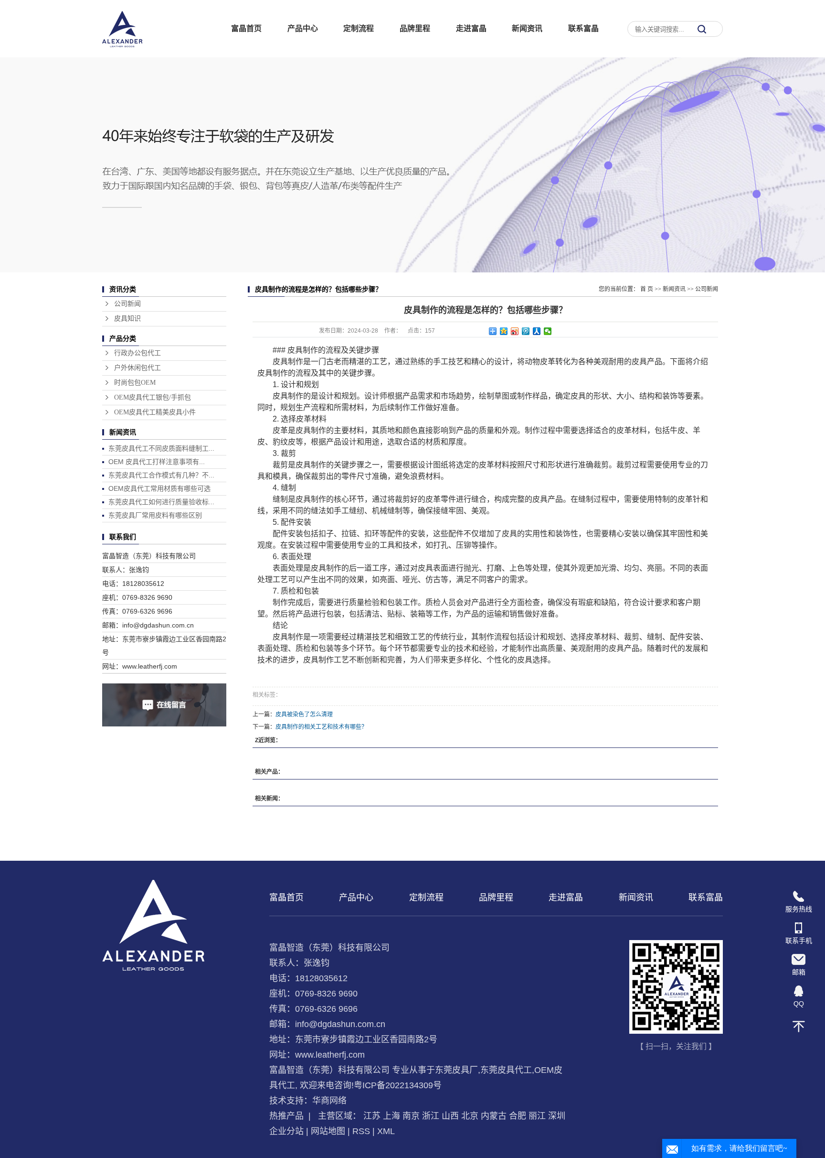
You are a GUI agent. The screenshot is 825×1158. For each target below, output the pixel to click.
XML (386, 1131)
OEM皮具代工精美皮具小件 (155, 412)
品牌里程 (415, 28)
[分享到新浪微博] (515, 331)
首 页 (646, 289)
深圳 (556, 1116)
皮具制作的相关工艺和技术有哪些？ (321, 727)
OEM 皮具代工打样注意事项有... (156, 461)
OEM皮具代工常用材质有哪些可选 (159, 488)
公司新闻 (127, 303)
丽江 (537, 1116)
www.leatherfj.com (330, 1055)
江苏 (372, 1116)
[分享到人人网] (537, 331)
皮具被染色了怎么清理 (304, 714)
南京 (411, 1116)
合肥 (517, 1116)
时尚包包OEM (135, 382)
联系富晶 (583, 28)
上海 (391, 1116)
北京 (469, 1116)
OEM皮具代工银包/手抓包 (152, 397)
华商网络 (329, 1100)
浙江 (430, 1116)
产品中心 (302, 28)
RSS (361, 1131)
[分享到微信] (548, 331)
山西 (450, 1116)
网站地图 (328, 1131)
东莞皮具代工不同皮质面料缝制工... (161, 448)
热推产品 (286, 1116)
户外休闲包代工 (137, 367)
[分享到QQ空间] (504, 331)
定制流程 (358, 28)
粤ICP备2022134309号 (398, 1085)
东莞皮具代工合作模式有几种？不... (161, 475)
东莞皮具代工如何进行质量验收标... (161, 502)
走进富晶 (471, 28)
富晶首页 (246, 28)
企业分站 (286, 1131)
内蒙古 (494, 1116)
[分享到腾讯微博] (526, 331)
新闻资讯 (527, 28)
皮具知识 (127, 318)
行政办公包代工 (137, 353)
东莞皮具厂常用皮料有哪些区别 (155, 515)
